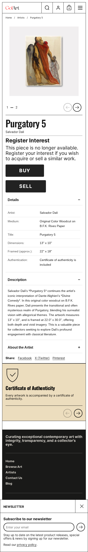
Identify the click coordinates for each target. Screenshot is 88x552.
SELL (25, 186)
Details (44, 200)
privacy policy (27, 544)
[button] (47, 7)
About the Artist (44, 347)
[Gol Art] (22, 8)
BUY (24, 170)
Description (44, 280)
